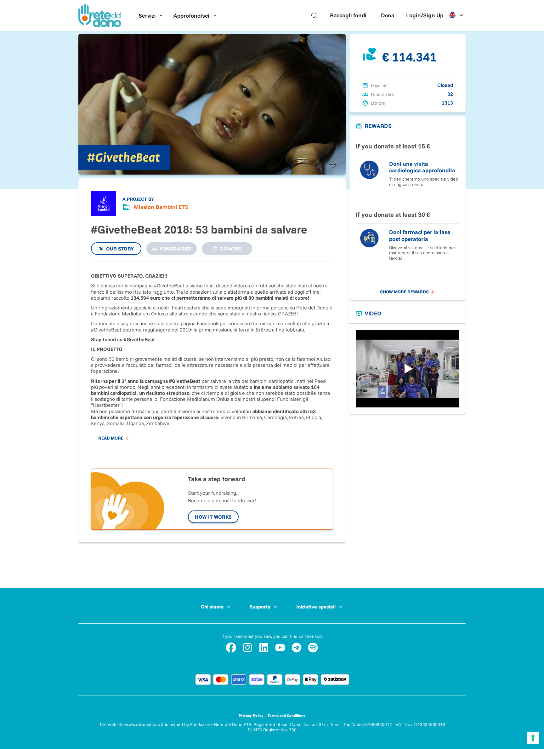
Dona (387, 15)
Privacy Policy (251, 715)
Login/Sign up (424, 15)
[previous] (317, 164)
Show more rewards (404, 292)
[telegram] (296, 647)
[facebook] (231, 647)
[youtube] (280, 647)
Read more (110, 438)
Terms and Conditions (286, 715)
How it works (213, 517)
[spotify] (313, 647)
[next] (333, 164)
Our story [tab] (120, 248)
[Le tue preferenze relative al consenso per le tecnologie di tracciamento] (533, 738)
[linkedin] (264, 647)
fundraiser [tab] (175, 248)
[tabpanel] (212, 355)
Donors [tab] (230, 248)
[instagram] (247, 647)
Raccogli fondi (348, 15)
